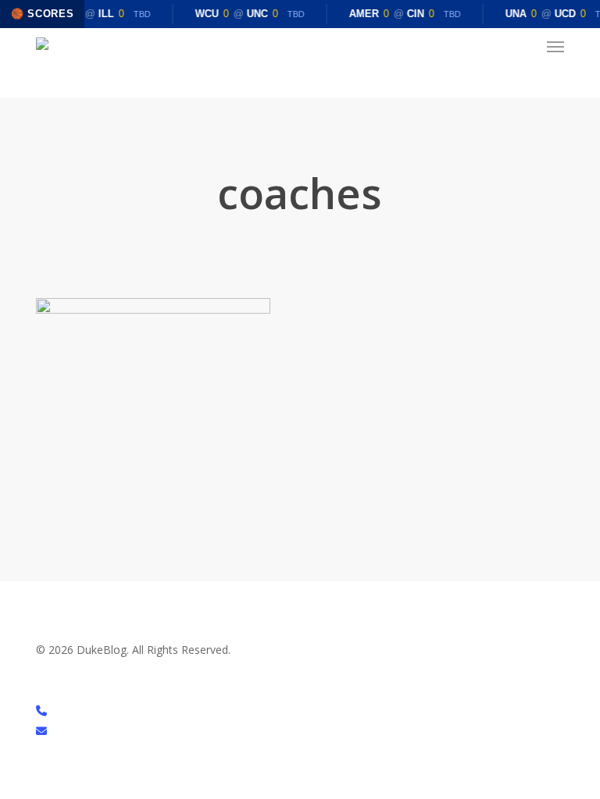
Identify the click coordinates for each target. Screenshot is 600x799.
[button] (555, 47)
